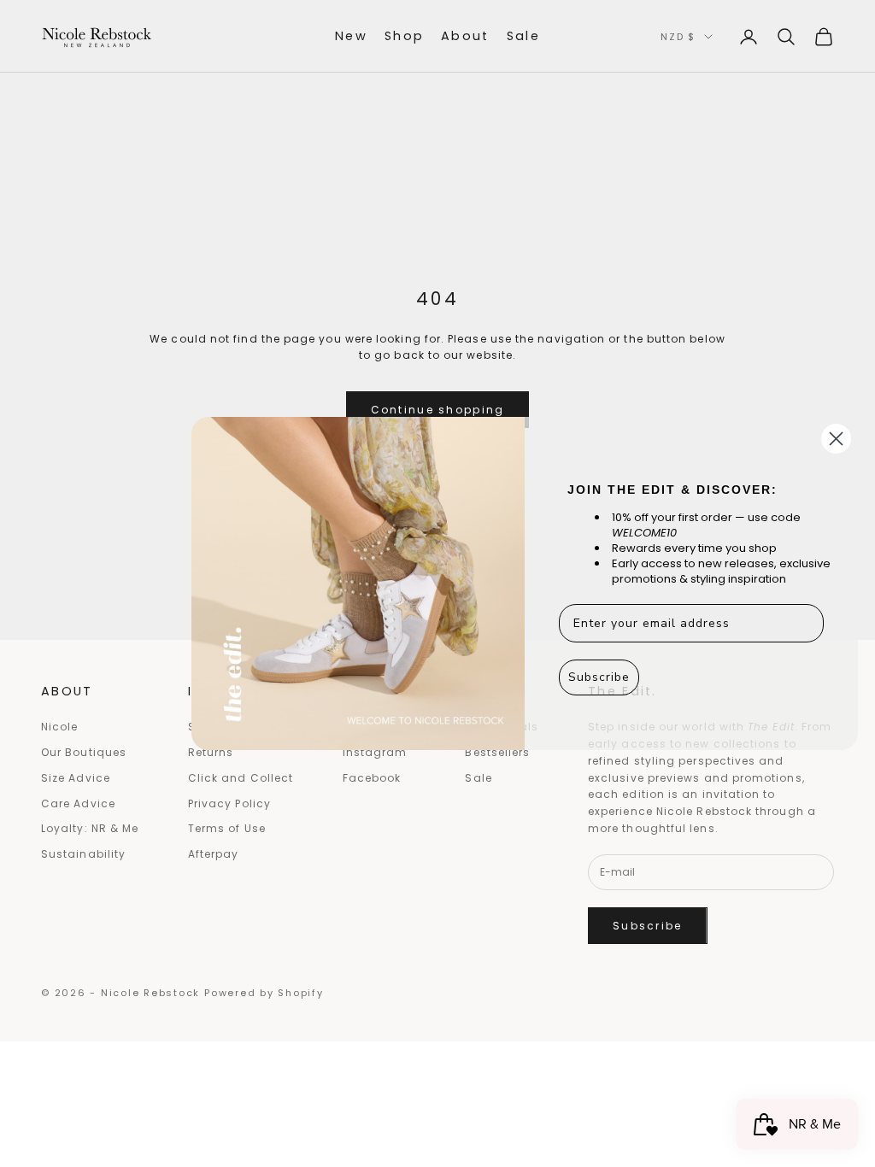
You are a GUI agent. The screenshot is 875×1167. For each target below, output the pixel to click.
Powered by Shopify (264, 993)
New (351, 35)
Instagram (375, 752)
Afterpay (213, 854)
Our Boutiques (83, 752)
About (465, 35)
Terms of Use (227, 828)
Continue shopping (438, 409)
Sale (523, 35)
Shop (404, 35)
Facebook (372, 778)
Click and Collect (240, 778)
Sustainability (83, 854)
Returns (211, 752)
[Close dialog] (836, 439)
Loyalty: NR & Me (89, 828)
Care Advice (78, 803)
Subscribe (648, 925)
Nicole (59, 726)
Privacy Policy (229, 803)
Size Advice (75, 778)
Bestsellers (497, 752)
